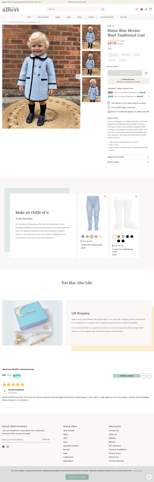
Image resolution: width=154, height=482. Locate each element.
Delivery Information (116, 157)
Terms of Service (116, 461)
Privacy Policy (115, 453)
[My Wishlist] (137, 9)
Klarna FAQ (114, 457)
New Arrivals (43, 17)
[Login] (146, 9)
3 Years (112, 60)
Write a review (126, 375)
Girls (69, 17)
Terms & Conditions (117, 449)
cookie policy (137, 470)
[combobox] (76, 9)
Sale (29, 17)
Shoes (91, 17)
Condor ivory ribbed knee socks (122, 250)
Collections (68, 457)
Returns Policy (113, 162)
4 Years (122, 60)
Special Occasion (71, 446)
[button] (151, 9)
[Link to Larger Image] (41, 77)
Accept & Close (77, 477)
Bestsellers (68, 461)
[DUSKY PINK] (96, 237)
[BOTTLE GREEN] (132, 237)
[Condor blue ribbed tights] (93, 212)
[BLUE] (92, 237)
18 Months (126, 55)
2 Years (137, 55)
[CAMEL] (118, 237)
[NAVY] (127, 237)
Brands (124, 17)
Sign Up (46, 439)
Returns (112, 442)
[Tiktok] (12, 447)
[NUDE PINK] (100, 237)
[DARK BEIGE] (87, 237)
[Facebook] (3, 447)
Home (4, 22)
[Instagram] (8, 447)
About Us (113, 434)
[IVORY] (114, 237)
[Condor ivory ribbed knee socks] (124, 212)
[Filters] (144, 375)
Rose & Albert (10, 9)
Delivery (112, 438)
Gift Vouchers (115, 446)
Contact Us (114, 430)
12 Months (113, 55)
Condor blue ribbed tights (92, 245)
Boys (80, 17)
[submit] (102, 9)
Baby (58, 17)
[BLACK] (118, 241)
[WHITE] (114, 241)
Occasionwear (107, 17)
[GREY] (83, 237)
